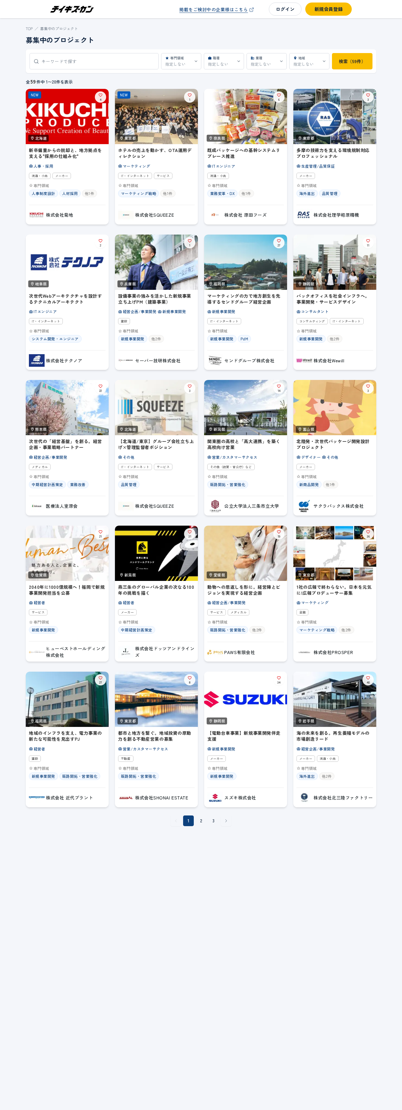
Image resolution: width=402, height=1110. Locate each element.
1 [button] (188, 821)
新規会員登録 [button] (328, 9)
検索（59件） (352, 61)
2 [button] (201, 821)
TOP (29, 28)
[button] (226, 820)
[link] (217, 9)
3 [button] (214, 821)
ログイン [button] (285, 9)
